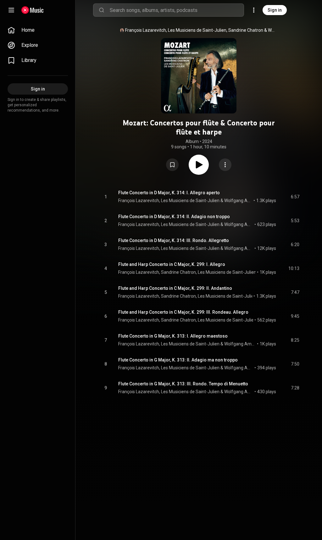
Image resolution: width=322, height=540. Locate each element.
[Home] (32, 10)
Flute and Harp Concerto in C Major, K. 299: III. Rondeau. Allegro (183, 312)
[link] (38, 30)
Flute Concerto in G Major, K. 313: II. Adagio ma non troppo (178, 359)
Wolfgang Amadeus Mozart (272, 30)
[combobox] (177, 10)
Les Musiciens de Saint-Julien (197, 30)
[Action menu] (225, 164)
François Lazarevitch (145, 30)
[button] (172, 164)
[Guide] (11, 10)
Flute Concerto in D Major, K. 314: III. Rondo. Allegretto (173, 240)
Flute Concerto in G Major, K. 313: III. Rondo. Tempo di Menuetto (183, 383)
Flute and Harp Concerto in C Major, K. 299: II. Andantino (175, 288)
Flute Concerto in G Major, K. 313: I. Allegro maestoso (173, 336)
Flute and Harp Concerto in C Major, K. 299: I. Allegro (171, 264)
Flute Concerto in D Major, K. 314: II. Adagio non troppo (174, 216)
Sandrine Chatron (245, 30)
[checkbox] (295, 197)
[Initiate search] (102, 10)
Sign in (275, 10)
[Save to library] (172, 164)
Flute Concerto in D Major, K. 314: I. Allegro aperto (169, 192)
